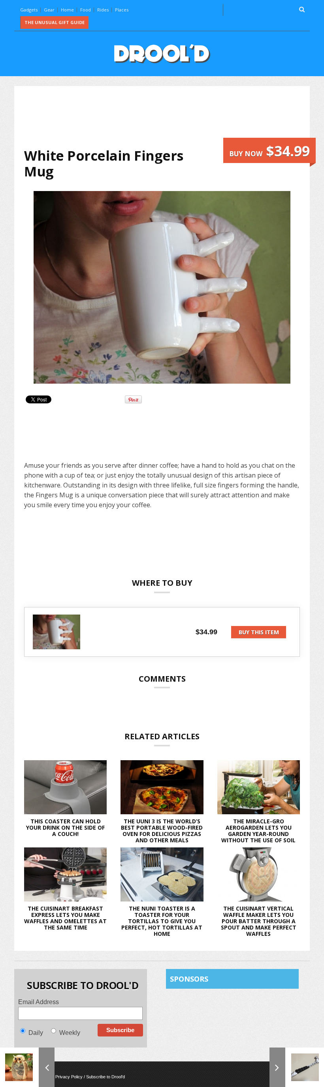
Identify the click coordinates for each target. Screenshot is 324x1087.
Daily (35, 1032)
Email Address (38, 1002)
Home (67, 10)
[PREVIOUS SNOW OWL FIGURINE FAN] (27, 1067)
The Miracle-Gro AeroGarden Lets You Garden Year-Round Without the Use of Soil (258, 830)
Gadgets (29, 10)
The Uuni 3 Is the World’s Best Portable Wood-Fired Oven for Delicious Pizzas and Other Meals (162, 830)
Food (85, 10)
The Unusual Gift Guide (54, 22)
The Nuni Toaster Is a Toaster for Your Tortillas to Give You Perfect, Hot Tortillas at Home (161, 921)
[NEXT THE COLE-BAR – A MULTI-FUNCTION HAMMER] (296, 1067)
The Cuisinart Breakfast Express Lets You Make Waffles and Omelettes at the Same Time (65, 918)
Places (121, 10)
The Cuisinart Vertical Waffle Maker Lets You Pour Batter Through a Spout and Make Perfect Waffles (258, 921)
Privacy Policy (69, 1076)
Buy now (269, 151)
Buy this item (259, 632)
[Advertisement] (168, 117)
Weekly (69, 1032)
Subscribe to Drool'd (105, 1076)
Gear (49, 10)
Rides (103, 10)
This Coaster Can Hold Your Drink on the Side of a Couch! (65, 827)
